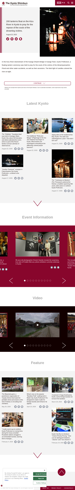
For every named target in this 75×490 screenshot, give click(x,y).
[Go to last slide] (11, 280)
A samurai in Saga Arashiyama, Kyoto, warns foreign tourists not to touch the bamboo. (62, 397)
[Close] (44, 470)
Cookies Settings (41, 483)
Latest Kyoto (37, 103)
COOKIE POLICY (68, 488)
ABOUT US (45, 488)
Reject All (41, 478)
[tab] (25, 280)
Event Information (37, 217)
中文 (63, 2)
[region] (24, 477)
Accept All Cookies (41, 474)
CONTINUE (37, 83)
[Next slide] (64, 280)
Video (37, 298)
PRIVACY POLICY (56, 488)
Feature (37, 363)
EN (59, 2)
